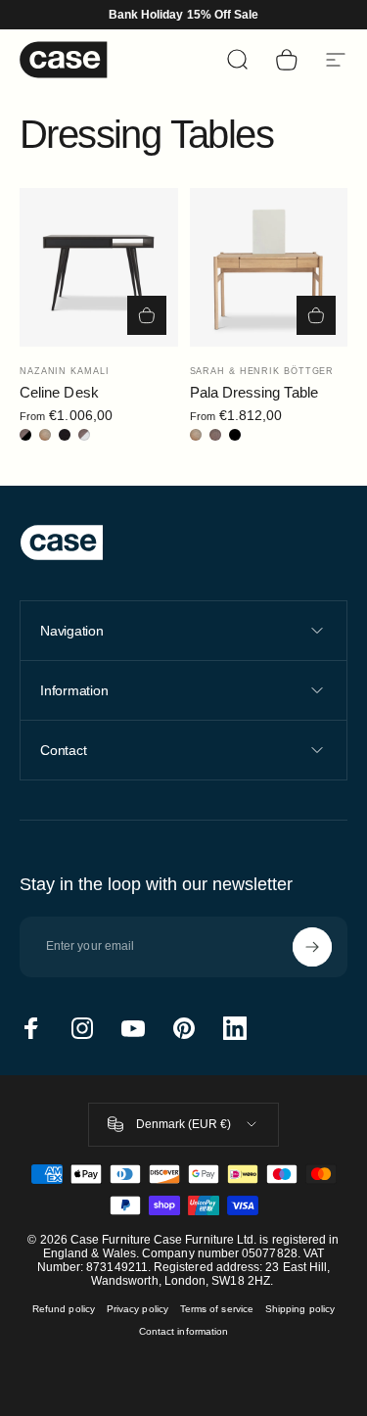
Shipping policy (300, 1308)
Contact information (183, 1331)
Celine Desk (59, 392)
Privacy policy (137, 1308)
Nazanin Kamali (65, 371)
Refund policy (63, 1308)
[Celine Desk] (99, 267)
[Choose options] (146, 315)
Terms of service (216, 1308)
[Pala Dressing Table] (269, 267)
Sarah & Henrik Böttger (262, 371)
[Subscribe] (312, 947)
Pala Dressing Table (254, 392)
